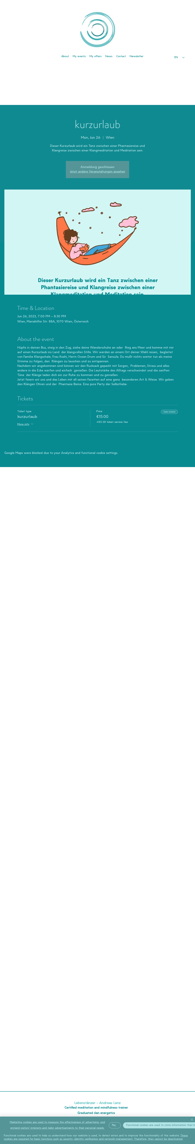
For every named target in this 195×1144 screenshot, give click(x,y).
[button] (136, 56)
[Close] (192, 1120)
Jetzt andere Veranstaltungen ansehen (97, 171)
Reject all (116, 1125)
